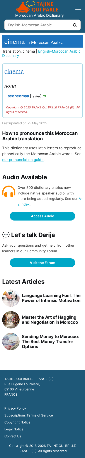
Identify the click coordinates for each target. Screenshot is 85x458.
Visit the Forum (42, 263)
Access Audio (42, 216)
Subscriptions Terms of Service (28, 415)
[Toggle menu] (78, 8)
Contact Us (12, 436)
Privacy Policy (15, 408)
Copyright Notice (17, 422)
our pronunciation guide (23, 160)
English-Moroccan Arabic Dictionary (41, 53)
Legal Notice (14, 429)
